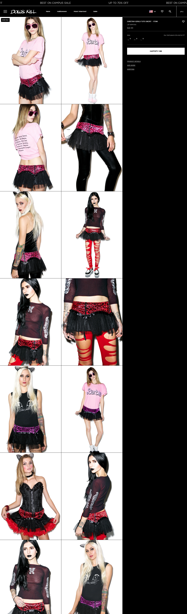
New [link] (48, 11)
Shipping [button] (130, 69)
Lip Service (131, 24)
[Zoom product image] (30, 60)
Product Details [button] (134, 61)
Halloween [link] (62, 11)
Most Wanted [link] (80, 11)
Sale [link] (95, 11)
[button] (55, 2)
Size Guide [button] (131, 65)
